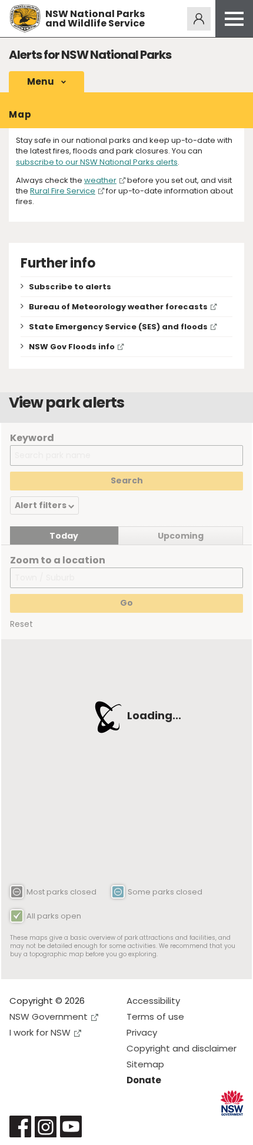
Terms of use (155, 1016)
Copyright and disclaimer (181, 1048)
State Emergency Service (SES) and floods (118, 326)
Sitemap (145, 1064)
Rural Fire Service (62, 190)
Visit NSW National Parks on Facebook (20, 1126)
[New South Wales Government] (232, 1103)
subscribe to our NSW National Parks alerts (97, 162)
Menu (40, 81)
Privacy (141, 1032)
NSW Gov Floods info (72, 346)
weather (100, 180)
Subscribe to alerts (70, 286)
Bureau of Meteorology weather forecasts (118, 306)
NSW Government (48, 1016)
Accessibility (153, 1000)
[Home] (25, 18)
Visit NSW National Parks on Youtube (71, 1126)
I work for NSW (40, 1032)
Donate (143, 1080)
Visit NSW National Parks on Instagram (45, 1126)
